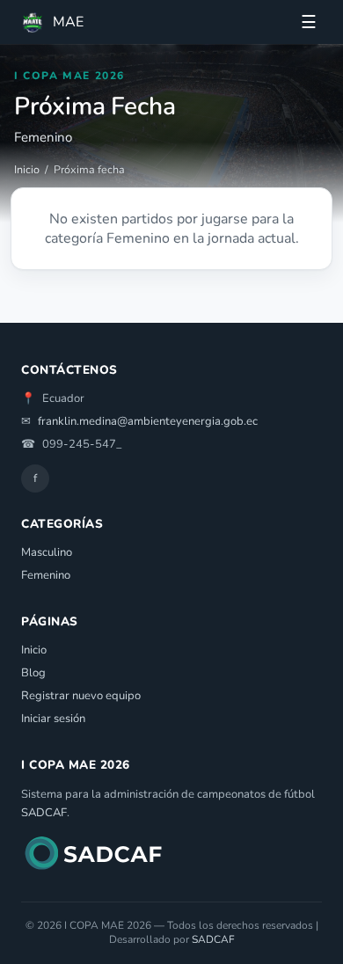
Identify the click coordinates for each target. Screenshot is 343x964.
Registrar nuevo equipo (81, 696)
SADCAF (44, 813)
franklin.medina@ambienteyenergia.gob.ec (148, 421)
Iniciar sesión (53, 719)
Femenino (45, 575)
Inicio (27, 169)
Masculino (46, 552)
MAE (68, 22)
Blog (33, 673)
